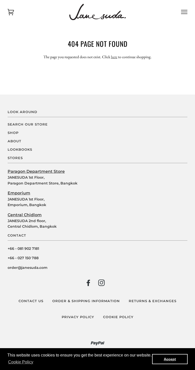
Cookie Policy (118, 317)
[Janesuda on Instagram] (101, 284)
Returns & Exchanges (152, 301)
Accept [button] (170, 359)
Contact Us (31, 301)
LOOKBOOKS (20, 149)
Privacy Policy (78, 317)
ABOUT (14, 141)
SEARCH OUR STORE (28, 124)
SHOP (13, 133)
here (114, 56)
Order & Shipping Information (86, 301)
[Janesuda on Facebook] (88, 284)
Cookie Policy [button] (20, 362)
